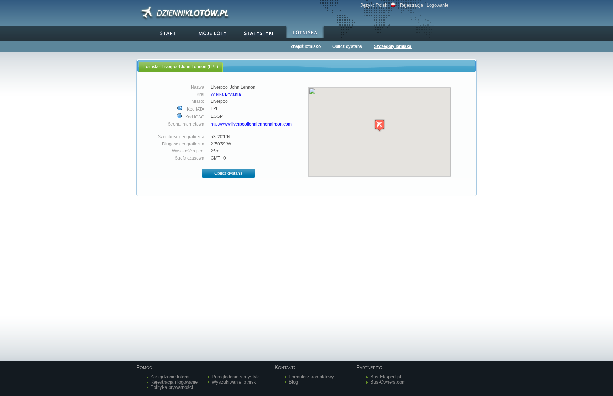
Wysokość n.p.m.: (188, 151)
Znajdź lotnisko (306, 46)
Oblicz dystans (347, 46)
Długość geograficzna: (183, 143)
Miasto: (198, 101)
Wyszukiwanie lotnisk (234, 382)
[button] (228, 173)
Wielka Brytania (226, 94)
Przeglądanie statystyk (235, 376)
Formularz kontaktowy (311, 376)
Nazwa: (198, 87)
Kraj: (201, 94)
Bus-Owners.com (388, 382)
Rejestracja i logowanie (174, 382)
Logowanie (437, 5)
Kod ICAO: (194, 117)
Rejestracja (411, 5)
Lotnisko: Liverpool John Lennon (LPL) (180, 66)
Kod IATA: (195, 109)
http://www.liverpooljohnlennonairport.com (251, 124)
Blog (293, 382)
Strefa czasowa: (190, 158)
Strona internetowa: (186, 124)
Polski (382, 5)
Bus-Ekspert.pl (385, 376)
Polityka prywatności (171, 387)
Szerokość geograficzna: (181, 136)
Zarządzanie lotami (169, 376)
